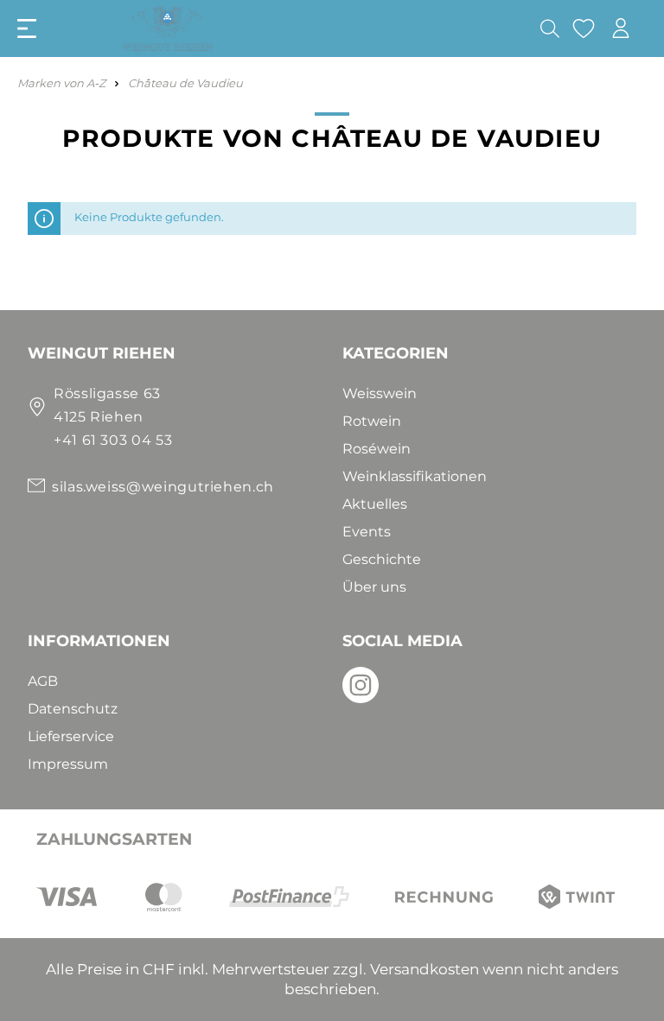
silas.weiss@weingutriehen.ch (163, 487)
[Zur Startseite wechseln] (200, 28)
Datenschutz (73, 709)
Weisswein (379, 393)
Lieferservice (71, 736)
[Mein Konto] (620, 28)
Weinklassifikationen (414, 476)
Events (366, 531)
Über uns (374, 587)
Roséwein (376, 449)
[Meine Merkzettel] (583, 28)
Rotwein (371, 421)
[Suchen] (550, 28)
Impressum (68, 764)
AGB (43, 681)
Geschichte (381, 559)
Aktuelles (374, 504)
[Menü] (26, 28)
